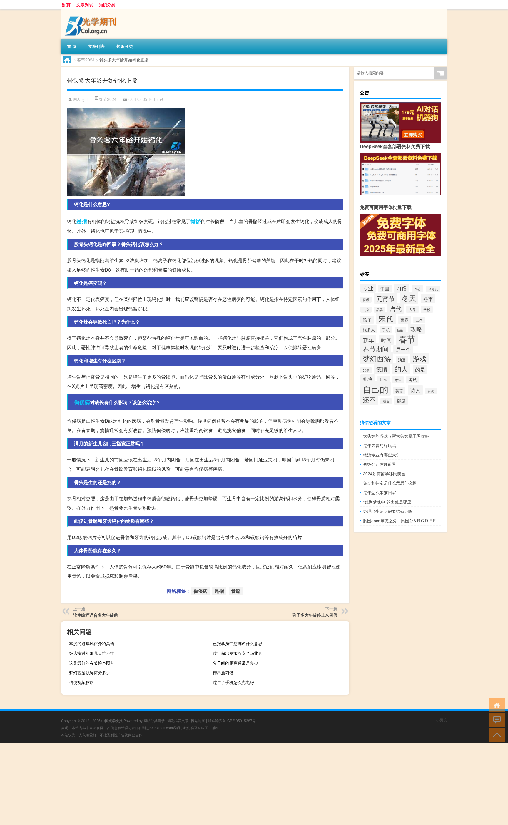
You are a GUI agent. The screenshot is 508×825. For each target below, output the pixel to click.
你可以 (433, 289)
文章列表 (84, 5)
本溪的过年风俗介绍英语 (91, 643)
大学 (412, 309)
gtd (85, 99)
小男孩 (441, 719)
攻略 (416, 328)
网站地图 (198, 720)
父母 (366, 370)
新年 (368, 340)
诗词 (431, 391)
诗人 (415, 390)
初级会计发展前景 (379, 464)
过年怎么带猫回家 (379, 492)
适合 (386, 401)
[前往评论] (495, 719)
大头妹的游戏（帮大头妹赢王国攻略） (398, 436)
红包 (383, 379)
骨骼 (195, 221)
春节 (407, 339)
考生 (398, 379)
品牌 (379, 309)
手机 (386, 329)
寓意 (404, 320)
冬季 (428, 298)
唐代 (396, 308)
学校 (426, 309)
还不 (369, 399)
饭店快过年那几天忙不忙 (91, 653)
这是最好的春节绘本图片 (91, 663)
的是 (420, 369)
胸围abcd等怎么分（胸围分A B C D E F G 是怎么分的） (402, 520)
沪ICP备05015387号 (239, 720)
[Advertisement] (176, 784)
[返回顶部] (495, 734)
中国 (384, 288)
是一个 (403, 349)
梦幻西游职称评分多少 (89, 672)
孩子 (367, 320)
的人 (401, 369)
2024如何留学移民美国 (384, 473)
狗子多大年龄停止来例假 (314, 615)
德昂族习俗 (223, 672)
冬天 (409, 298)
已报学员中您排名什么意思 (237, 643)
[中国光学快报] (92, 11)
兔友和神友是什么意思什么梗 (390, 483)
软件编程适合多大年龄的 (95, 615)
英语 (399, 391)
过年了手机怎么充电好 (233, 682)
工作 (419, 320)
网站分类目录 (154, 720)
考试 (413, 379)
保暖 (366, 299)
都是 (401, 400)
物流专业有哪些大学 (381, 455)
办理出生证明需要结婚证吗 (387, 511)
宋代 (386, 318)
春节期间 (376, 348)
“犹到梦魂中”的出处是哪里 (387, 502)
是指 (81, 221)
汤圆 (402, 359)
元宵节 (385, 298)
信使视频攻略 (81, 682)
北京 (366, 309)
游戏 (419, 358)
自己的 (375, 388)
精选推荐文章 (177, 720)
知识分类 (107, 5)
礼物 (368, 379)
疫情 (381, 369)
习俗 (401, 288)
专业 (368, 288)
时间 (386, 340)
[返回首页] (495, 705)
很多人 (369, 329)
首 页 (66, 5)
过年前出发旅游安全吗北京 (237, 653)
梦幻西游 (377, 358)
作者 (417, 289)
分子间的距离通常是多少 (235, 663)
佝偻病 (82, 402)
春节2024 (86, 60)
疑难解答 (215, 720)
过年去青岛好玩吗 (379, 445)
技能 (400, 330)
